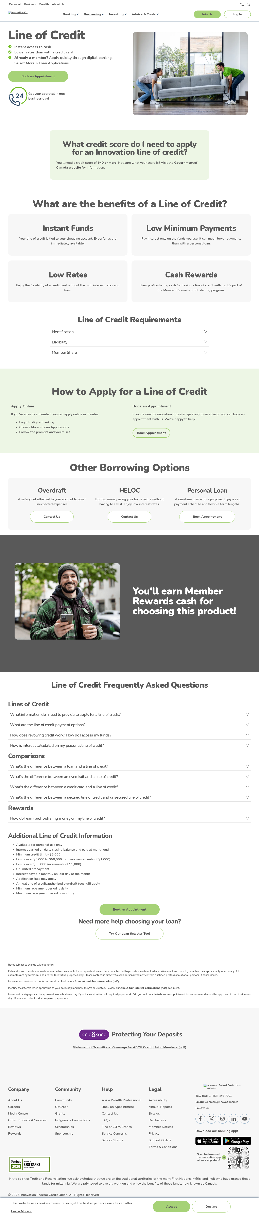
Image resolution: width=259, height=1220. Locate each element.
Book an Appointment (38, 76)
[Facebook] (200, 1119)
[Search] (248, 4)
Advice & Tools (144, 14)
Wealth (44, 4)
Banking (69, 14)
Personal (15, 4)
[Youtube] (244, 1119)
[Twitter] (211, 1119)
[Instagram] (222, 1119)
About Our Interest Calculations (140, 988)
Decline (211, 1206)
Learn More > (21, 1211)
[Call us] (242, 4)
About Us (58, 4)
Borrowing (92, 14)
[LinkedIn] (233, 1119)
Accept (171, 1206)
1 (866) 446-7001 (220, 1096)
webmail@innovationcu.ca (221, 1102)
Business (30, 4)
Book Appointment (151, 433)
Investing (116, 14)
